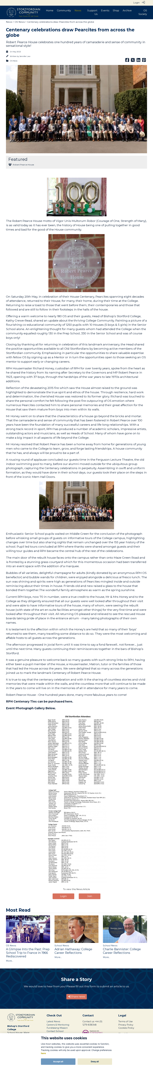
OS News (20, 22)
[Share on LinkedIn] (138, 60)
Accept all (58, 1061)
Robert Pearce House (23, 165)
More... (9, 960)
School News (62, 945)
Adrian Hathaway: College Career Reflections (73, 951)
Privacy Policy (125, 1024)
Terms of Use (125, 1021)
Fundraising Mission (57, 1028)
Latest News (53, 1021)
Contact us (88, 1021)
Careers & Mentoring (58, 1024)
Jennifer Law (24, 56)
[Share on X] (133, 60)
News (9, 22)
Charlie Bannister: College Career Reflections (122, 951)
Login (136, 2)
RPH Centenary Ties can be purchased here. (39, 701)
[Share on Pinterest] (144, 60)
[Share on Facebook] (127, 60)
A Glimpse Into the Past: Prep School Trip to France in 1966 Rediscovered (28, 952)
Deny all (95, 1061)
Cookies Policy (126, 1028)
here (43, 1053)
